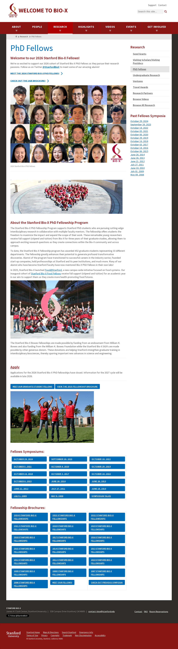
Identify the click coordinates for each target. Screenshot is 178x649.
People (37, 26)
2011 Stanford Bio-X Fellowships (62, 561)
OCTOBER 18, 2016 (101, 473)
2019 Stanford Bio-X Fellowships (101, 528)
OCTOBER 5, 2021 (23, 466)
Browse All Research (144, 105)
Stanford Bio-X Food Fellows (46, 273)
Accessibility (100, 635)
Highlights (86, 26)
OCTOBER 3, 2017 (60, 473)
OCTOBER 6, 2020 (60, 466)
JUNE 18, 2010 (99, 488)
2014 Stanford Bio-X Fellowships (62, 550)
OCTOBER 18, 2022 (101, 459)
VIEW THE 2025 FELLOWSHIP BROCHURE (77, 386)
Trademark (67, 635)
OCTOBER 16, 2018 (23, 473)
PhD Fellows (139, 69)
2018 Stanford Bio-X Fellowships (24, 539)
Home (16, 36)
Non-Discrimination (83, 635)
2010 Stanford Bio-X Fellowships (101, 561)
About (16, 26)
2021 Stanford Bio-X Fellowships (25, 528)
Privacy (44, 635)
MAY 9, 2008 (57, 496)
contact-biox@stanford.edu (101, 611)
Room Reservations (158, 611)
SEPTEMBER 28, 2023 (61, 459)
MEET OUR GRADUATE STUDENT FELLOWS (32, 386)
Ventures (138, 81)
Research (60, 26)
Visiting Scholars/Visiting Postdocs (146, 61)
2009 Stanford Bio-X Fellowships (24, 573)
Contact (162, 5)
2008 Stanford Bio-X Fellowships (62, 573)
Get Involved (157, 26)
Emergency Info (86, 632)
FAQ (146, 611)
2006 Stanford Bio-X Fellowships (24, 584)
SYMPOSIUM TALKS (101, 496)
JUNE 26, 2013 (99, 481)
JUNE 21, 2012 (21, 488)
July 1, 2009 (20, 496)
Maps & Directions (51, 632)
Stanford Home (33, 632)
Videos (110, 26)
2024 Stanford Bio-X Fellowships (25, 517)
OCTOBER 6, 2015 (23, 481)
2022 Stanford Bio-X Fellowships (102, 517)
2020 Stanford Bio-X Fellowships (62, 528)
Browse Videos (141, 99)
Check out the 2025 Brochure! (27, 80)
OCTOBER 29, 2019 (101, 466)
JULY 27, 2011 (58, 488)
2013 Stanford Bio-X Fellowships (101, 550)
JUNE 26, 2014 (58, 481)
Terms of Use (32, 635)
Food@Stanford (53, 270)
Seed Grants (139, 53)
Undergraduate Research (146, 75)
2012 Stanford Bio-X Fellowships (24, 561)
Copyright (55, 635)
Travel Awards (140, 87)
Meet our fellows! (62, 582)
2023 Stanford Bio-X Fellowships (63, 517)
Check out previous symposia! (107, 582)
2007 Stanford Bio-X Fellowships (101, 573)
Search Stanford (69, 632)
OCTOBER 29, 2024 (23, 459)
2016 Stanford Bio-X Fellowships (101, 539)
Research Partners (143, 93)
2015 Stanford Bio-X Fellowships (24, 550)
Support (152, 5)
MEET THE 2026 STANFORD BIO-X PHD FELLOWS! (34, 73)
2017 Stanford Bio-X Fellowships (62, 539)
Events (131, 26)
